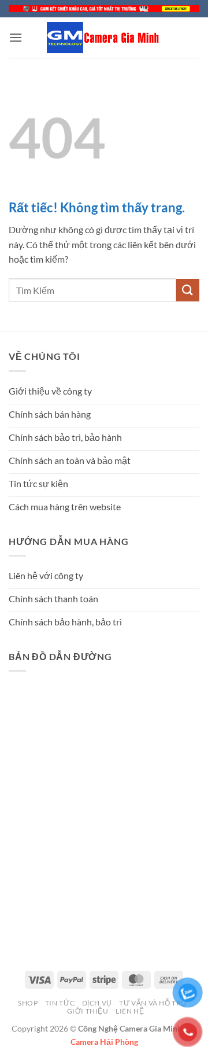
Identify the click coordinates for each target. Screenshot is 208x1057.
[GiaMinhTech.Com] (104, 37)
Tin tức (60, 1003)
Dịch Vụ (97, 1003)
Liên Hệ (130, 1011)
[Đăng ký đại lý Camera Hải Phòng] (104, 8)
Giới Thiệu (88, 1011)
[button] (16, 37)
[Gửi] (187, 290)
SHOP (28, 1003)
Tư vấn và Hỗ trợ (153, 1003)
